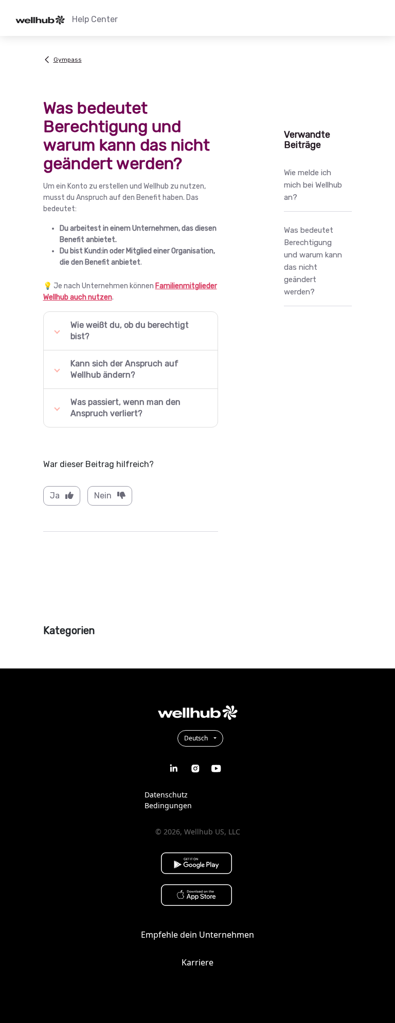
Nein (103, 495)
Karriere (197, 962)
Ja (55, 495)
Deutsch (196, 738)
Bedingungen (168, 805)
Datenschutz (166, 794)
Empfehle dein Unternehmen (197, 934)
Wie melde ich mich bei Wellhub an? (313, 185)
